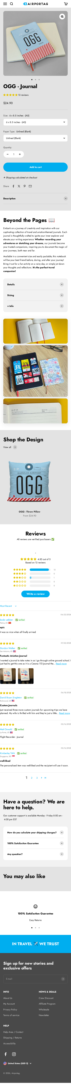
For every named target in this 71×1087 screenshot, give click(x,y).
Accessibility (9, 1043)
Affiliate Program (47, 1003)
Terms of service (11, 1015)
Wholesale (44, 1009)
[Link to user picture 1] (8, 676)
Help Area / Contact (13, 1032)
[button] (10, 95)
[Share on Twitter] (19, 186)
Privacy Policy (10, 1009)
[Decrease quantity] (7, 154)
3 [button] (37, 777)
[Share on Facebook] (13, 186)
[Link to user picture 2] (26, 676)
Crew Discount (46, 998)
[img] (7, 615)
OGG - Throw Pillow (29, 511)
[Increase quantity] (20, 154)
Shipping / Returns (12, 1037)
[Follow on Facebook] (5, 1054)
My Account (9, 1003)
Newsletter (44, 1015)
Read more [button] (61, 663)
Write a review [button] (36, 594)
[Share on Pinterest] (24, 186)
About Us (7, 998)
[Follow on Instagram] (14, 1054)
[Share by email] (30, 186)
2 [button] (31, 777)
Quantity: (7, 147)
